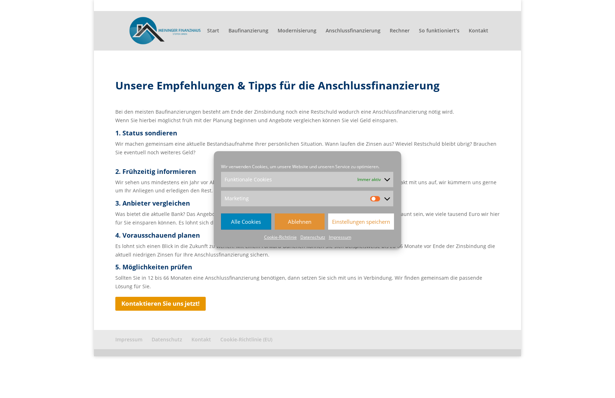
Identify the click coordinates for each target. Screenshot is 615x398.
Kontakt (440, 5)
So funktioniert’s (439, 31)
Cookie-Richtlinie (280, 237)
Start (213, 31)
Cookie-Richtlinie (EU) (478, 5)
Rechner (400, 31)
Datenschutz (312, 237)
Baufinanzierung (248, 31)
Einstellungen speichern (361, 221)
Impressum (340, 237)
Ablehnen (299, 221)
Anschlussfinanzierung (353, 31)
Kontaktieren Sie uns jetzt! (160, 303)
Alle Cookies (246, 221)
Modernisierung (297, 31)
